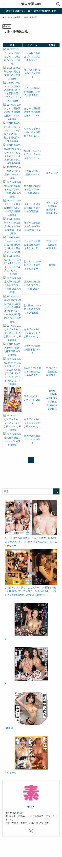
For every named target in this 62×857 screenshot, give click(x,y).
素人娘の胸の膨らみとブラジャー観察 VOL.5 (32, 189)
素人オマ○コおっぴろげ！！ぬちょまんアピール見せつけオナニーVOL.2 (32, 154)
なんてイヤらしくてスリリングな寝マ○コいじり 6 (32, 333)
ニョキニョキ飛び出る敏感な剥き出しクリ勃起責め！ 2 (32, 245)
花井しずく (52, 213)
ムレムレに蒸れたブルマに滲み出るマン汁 (32, 57)
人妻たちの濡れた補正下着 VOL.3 (32, 349)
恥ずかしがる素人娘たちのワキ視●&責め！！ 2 (32, 226)
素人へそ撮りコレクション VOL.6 (32, 400)
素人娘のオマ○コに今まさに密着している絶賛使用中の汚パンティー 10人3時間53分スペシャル (32, 309)
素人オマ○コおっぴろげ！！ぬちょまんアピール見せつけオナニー (32, 265)
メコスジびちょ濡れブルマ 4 (32, 173)
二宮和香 (52, 394)
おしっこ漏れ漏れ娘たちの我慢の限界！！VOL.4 (32, 112)
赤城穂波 (52, 401)
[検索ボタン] (58, 4)
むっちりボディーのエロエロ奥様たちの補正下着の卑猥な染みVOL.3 (32, 132)
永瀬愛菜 (52, 206)
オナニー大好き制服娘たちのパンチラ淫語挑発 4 (32, 208)
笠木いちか (52, 172)
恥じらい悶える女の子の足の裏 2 (32, 73)
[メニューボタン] (4, 4)
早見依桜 (52, 409)
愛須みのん (52, 405)
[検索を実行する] (56, 491)
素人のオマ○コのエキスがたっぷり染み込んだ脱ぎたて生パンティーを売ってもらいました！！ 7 (32, 372)
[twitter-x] (31, 831)
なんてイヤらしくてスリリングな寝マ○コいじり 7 (32, 423)
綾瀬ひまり (52, 209)
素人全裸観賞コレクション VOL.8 (32, 439)
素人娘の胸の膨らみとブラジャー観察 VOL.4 (32, 285)
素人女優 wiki (31, 4)
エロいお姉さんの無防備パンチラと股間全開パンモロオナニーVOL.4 (32, 92)
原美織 (52, 265)
